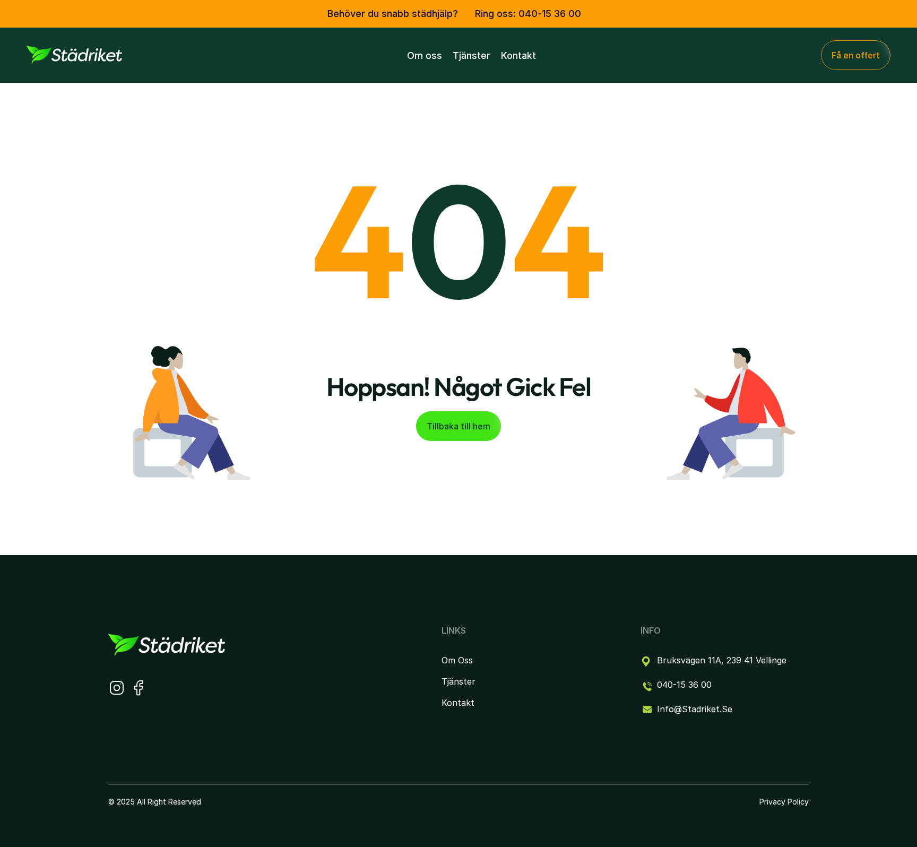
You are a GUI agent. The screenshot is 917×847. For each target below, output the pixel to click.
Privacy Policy (784, 801)
